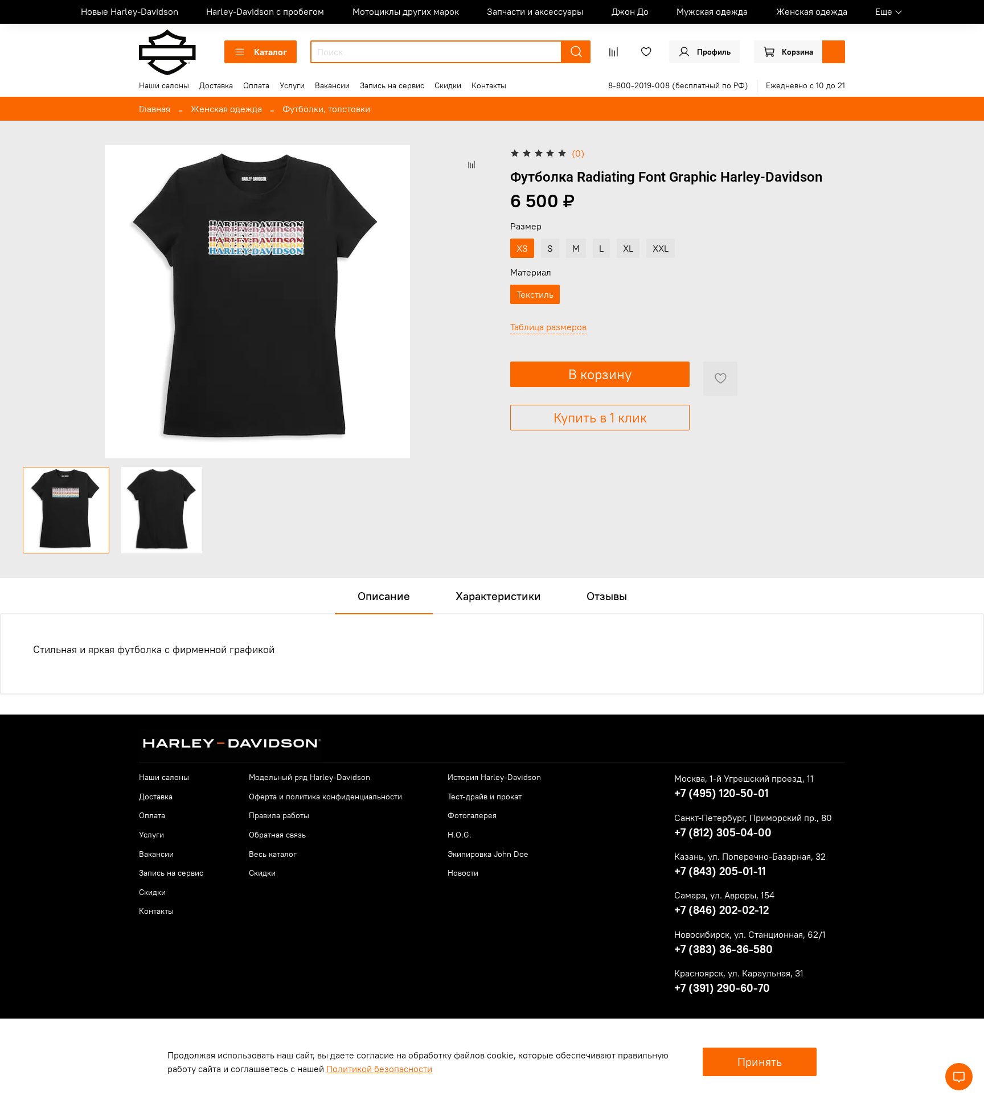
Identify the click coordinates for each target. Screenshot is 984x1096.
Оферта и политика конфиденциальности (325, 796)
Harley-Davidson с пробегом (265, 11)
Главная (154, 108)
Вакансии (332, 85)
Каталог (270, 52)
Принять (759, 1061)
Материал (530, 272)
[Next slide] (473, 301)
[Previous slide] (41, 301)
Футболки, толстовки (326, 108)
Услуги (292, 85)
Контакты (489, 85)
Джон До (630, 11)
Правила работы (279, 815)
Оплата (256, 85)
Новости (463, 873)
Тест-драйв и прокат (485, 796)
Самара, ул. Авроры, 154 (724, 895)
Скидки (447, 85)
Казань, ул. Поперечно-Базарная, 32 (750, 856)
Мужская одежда (712, 11)
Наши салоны (164, 85)
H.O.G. (460, 835)
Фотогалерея (472, 815)
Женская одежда (811, 11)
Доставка (216, 85)
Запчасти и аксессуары (535, 11)
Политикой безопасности (379, 1068)
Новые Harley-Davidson (129, 11)
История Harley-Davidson (494, 777)
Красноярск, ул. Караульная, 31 (738, 973)
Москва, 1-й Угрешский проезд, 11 (744, 778)
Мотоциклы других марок (405, 11)
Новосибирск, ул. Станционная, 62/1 (750, 934)
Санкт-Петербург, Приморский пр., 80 (753, 817)
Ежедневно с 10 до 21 (805, 85)
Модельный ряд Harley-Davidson (309, 777)
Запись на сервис (392, 85)
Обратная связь (277, 835)
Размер (526, 226)
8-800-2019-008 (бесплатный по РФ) (678, 85)
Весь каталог (273, 854)
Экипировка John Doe (488, 854)
